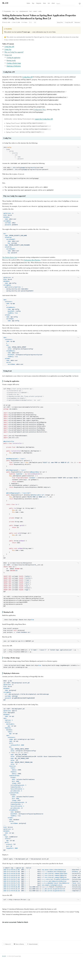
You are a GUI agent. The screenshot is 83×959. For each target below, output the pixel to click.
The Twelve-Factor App (9, 257)
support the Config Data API (44, 119)
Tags (33, 3)
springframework (23, 11)
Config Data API (69, 22)
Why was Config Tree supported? (13, 52)
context (35, 11)
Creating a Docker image (14, 63)
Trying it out (8, 55)
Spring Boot (60, 22)
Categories (38, 3)
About (53, 3)
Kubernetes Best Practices (32, 260)
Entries (28, 3)
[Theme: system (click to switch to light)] (80, 3)
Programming (7, 11)
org (17, 11)
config (39, 11)
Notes (44, 3)
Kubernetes (77, 22)
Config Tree (7, 49)
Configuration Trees (39, 109)
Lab (49, 3)
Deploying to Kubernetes (14, 66)
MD (35, 22)
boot (30, 11)
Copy (78, 147)
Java (13, 11)
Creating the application (13, 57)
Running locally (11, 60)
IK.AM (4, 956)
